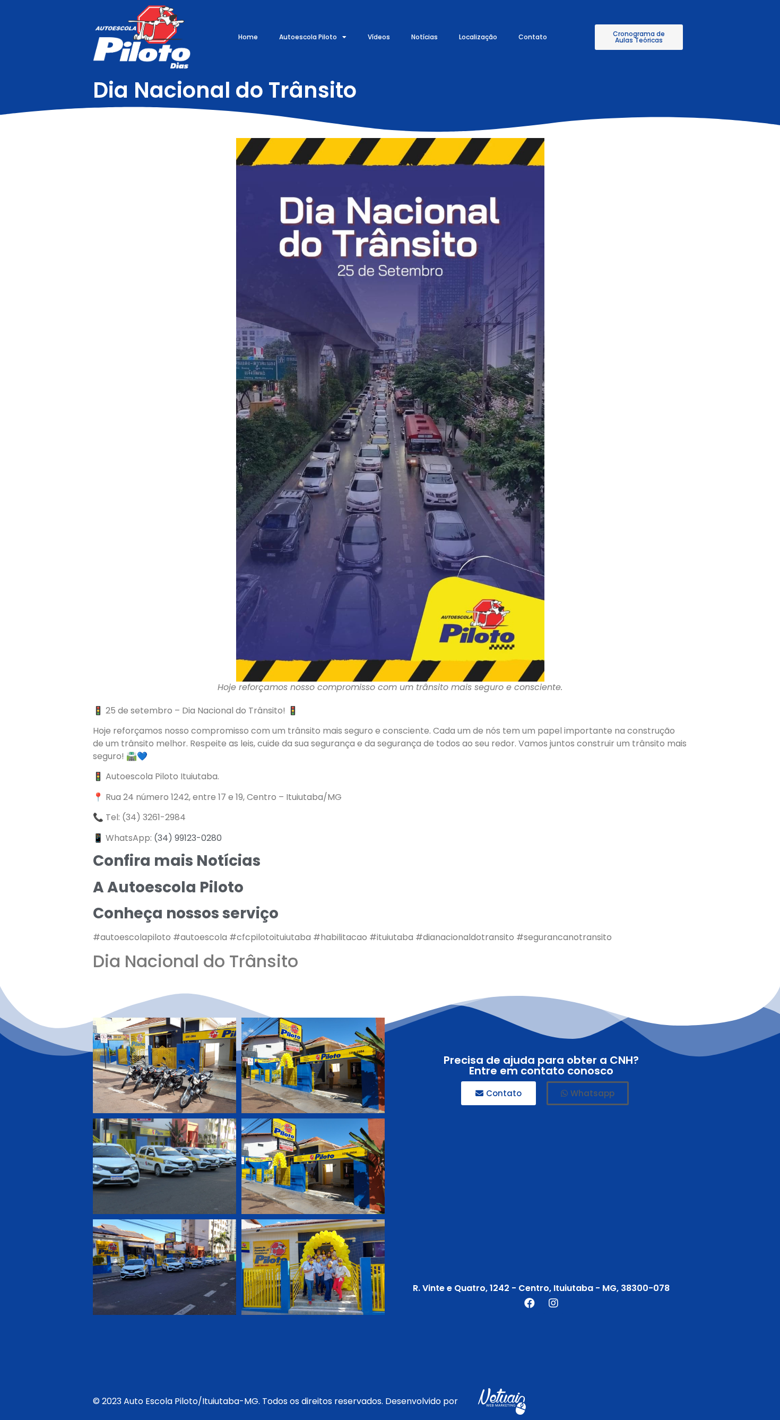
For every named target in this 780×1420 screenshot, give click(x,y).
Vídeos (379, 36)
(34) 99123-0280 (188, 838)
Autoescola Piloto (308, 36)
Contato (532, 36)
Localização (478, 36)
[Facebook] (529, 1303)
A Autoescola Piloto (168, 887)
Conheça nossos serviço (186, 913)
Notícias (424, 36)
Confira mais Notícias (177, 860)
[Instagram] (553, 1303)
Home (248, 36)
